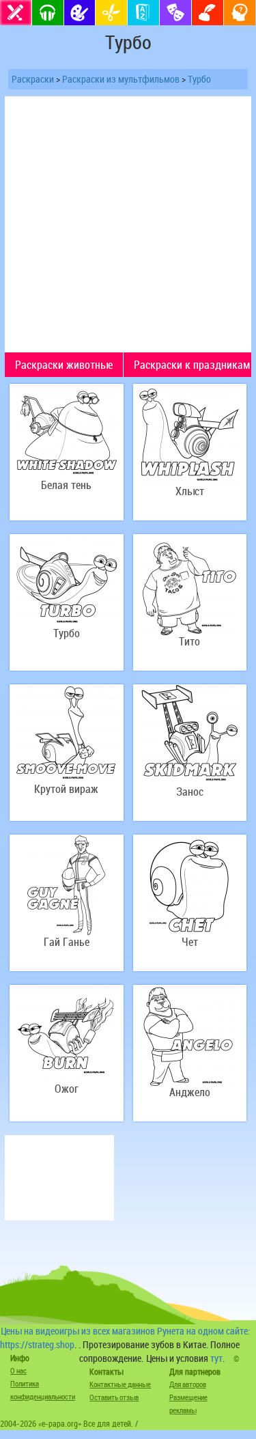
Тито (189, 642)
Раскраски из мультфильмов (121, 78)
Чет (190, 942)
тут (216, 1358)
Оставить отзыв (114, 1397)
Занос (189, 792)
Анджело (189, 1092)
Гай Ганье (66, 942)
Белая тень (66, 485)
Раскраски (33, 78)
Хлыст (189, 491)
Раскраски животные (64, 364)
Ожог (67, 1089)
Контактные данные (120, 1384)
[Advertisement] (128, 224)
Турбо (199, 78)
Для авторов (187, 1384)
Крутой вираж (66, 789)
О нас (18, 1370)
